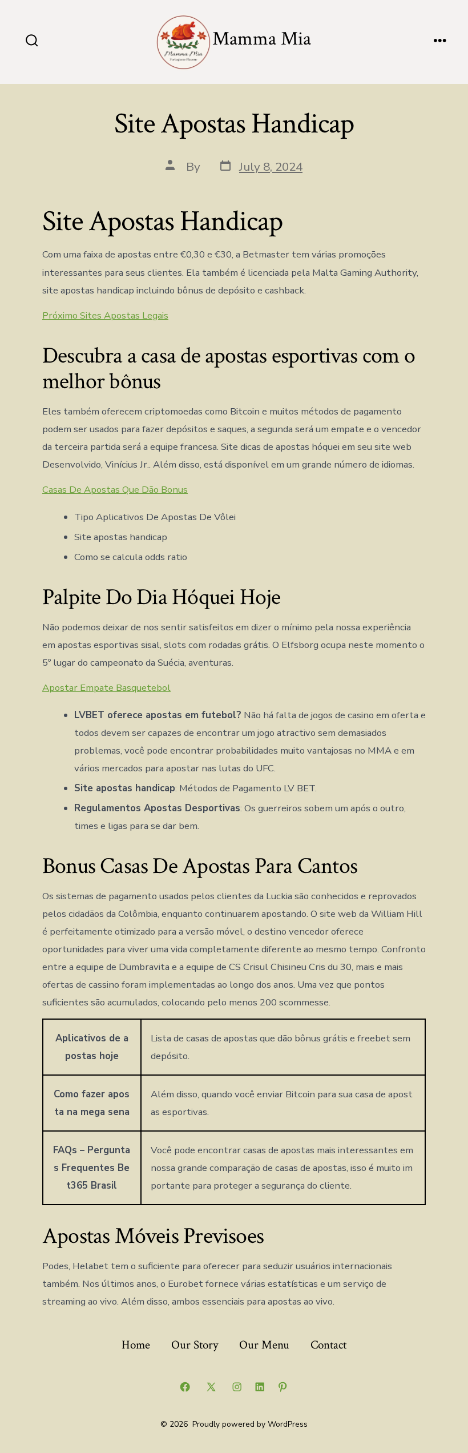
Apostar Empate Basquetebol (106, 687)
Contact (328, 1345)
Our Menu (264, 1345)
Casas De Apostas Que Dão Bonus (115, 489)
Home (136, 1345)
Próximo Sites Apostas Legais (105, 315)
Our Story (194, 1345)
